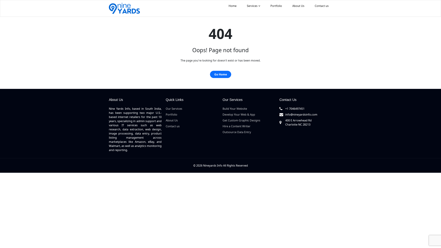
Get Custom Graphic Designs (241, 120)
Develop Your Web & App (239, 114)
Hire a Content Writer (236, 126)
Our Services (174, 109)
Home (233, 6)
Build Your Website (235, 109)
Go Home (220, 74)
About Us (298, 6)
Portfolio (276, 6)
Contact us (322, 6)
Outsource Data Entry (237, 132)
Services (252, 6)
